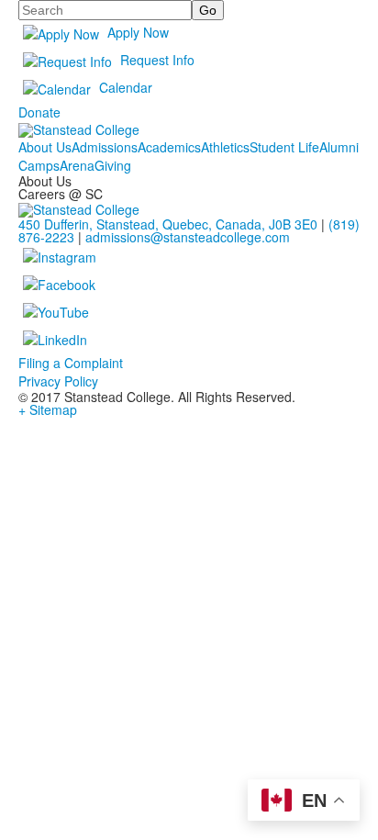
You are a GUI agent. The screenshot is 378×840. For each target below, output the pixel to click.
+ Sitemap (47, 409)
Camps (39, 165)
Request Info (157, 59)
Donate (39, 112)
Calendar (125, 87)
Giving (112, 165)
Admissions (105, 147)
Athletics (225, 147)
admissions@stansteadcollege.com (187, 237)
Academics (169, 147)
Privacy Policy (58, 381)
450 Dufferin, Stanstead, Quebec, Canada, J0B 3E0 (167, 224)
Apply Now (138, 32)
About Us (45, 147)
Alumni (339, 147)
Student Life (284, 147)
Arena (77, 165)
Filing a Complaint (70, 362)
